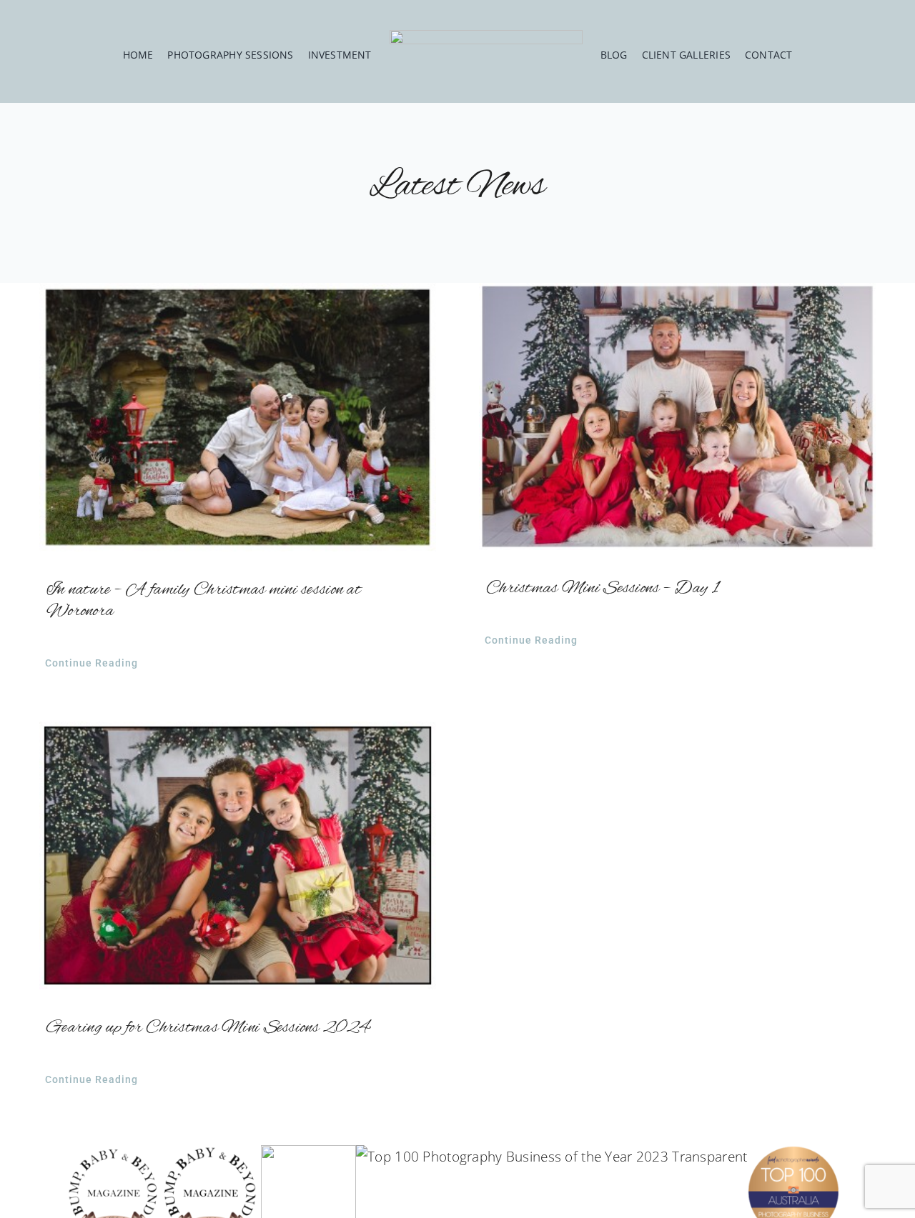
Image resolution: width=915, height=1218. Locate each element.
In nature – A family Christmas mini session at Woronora (203, 601)
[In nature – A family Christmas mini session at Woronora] (237, 417)
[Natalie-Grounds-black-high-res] (486, 36)
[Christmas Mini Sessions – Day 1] (677, 416)
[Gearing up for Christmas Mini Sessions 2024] (237, 855)
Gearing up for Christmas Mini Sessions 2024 (208, 1028)
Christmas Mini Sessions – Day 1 (602, 588)
